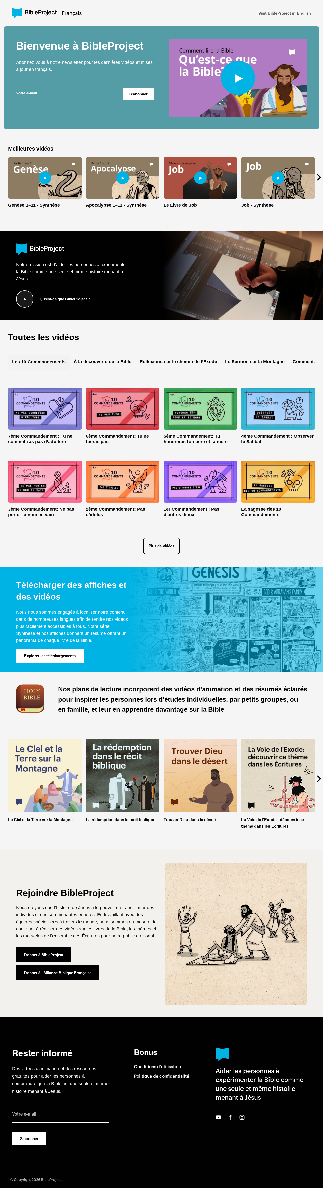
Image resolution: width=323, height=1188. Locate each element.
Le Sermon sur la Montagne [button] (255, 361)
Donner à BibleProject (43, 955)
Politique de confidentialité (161, 1076)
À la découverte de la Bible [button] (102, 361)
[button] (317, 177)
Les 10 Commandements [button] (39, 361)
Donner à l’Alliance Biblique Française (57, 973)
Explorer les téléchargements (50, 656)
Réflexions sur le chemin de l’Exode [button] (178, 361)
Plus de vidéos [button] (161, 546)
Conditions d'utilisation (157, 1066)
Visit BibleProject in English (284, 13)
